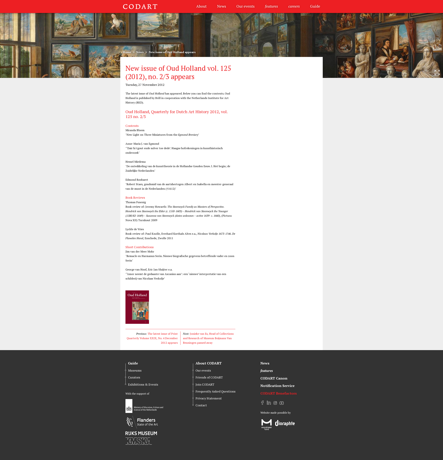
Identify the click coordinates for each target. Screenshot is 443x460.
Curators (134, 377)
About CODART (209, 363)
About (201, 6)
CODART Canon (273, 378)
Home (127, 52)
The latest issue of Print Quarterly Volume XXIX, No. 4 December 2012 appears (152, 338)
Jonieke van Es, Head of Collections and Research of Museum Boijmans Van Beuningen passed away (208, 338)
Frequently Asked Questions (216, 391)
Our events (245, 6)
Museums (135, 370)
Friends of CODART (209, 377)
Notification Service (277, 385)
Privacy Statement (209, 398)
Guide (315, 6)
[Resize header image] (437, 72)
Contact (201, 405)
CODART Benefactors (278, 393)
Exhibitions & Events (143, 384)
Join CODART (205, 384)
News (221, 6)
